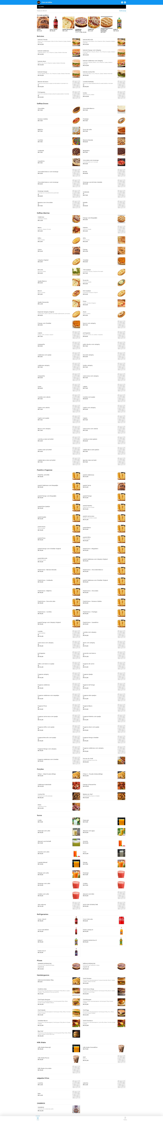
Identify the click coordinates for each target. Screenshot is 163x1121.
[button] (38, 1118)
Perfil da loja (122, 10)
